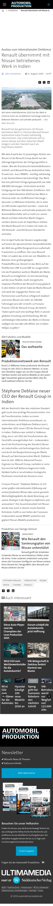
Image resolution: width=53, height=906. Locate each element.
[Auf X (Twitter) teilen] (45, 83)
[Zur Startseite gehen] (21, 4)
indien (6, 585)
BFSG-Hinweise (41, 887)
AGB (4, 887)
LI (44, 862)
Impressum (26, 887)
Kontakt (33, 890)
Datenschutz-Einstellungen (15, 890)
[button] (4, 696)
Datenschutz (13, 887)
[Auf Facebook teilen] (40, 83)
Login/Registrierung (49, 4)
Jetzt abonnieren (26, 773)
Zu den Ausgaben (26, 851)
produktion (30, 580)
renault (28, 585)
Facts (40, 890)
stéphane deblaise (12, 580)
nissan (43, 580)
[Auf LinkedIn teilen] (49, 83)
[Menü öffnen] (4, 4)
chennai (17, 585)
